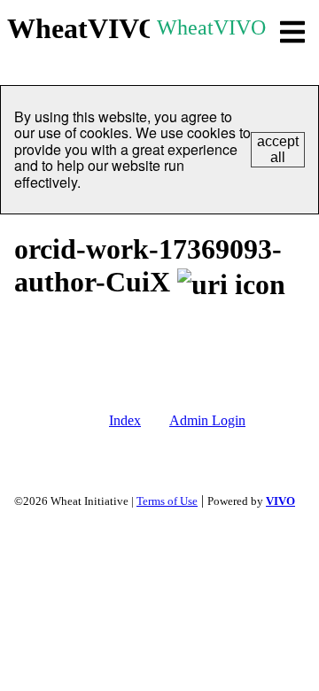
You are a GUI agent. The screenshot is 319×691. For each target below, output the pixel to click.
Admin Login (207, 420)
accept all (278, 149)
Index (125, 420)
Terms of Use (167, 501)
